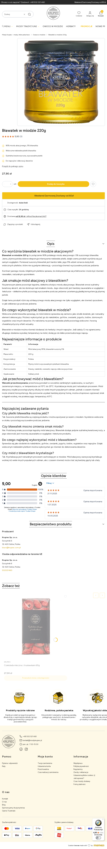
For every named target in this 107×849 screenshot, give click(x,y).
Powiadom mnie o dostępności (35, 678)
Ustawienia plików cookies (83, 775)
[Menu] (102, 819)
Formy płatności (79, 784)
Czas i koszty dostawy (81, 781)
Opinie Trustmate (8, 811)
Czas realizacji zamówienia (48, 772)
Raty (3, 766)
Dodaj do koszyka (55, 184)
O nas (4, 802)
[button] (29, 14)
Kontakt (5, 799)
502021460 (7, 570)
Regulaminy (78, 769)
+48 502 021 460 (30, 736)
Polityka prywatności (81, 766)
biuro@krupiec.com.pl (11, 547)
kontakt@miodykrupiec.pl (32, 740)
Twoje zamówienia (45, 763)
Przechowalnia (43, 769)
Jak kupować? (78, 778)
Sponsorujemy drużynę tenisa (13, 808)
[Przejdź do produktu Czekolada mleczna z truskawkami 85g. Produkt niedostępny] (35, 626)
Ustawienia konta (44, 766)
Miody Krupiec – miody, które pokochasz (16, 35)
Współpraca (77, 763)
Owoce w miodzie (39, 35)
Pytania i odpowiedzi (10, 763)
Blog (3, 805)
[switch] (98, 837)
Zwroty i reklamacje (80, 772)
